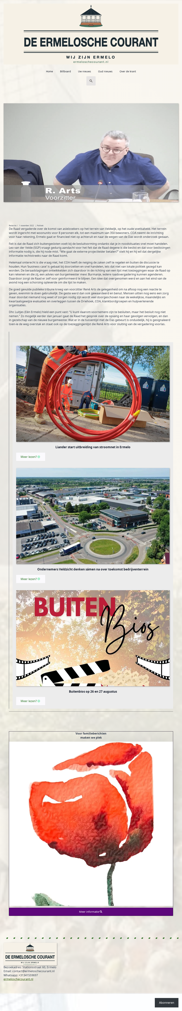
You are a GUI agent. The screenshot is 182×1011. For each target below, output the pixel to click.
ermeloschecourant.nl (18, 979)
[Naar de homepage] (91, 32)
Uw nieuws (84, 71)
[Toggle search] (91, 81)
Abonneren (166, 1003)
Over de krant (128, 71)
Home (49, 71)
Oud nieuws (105, 71)
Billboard (65, 71)
